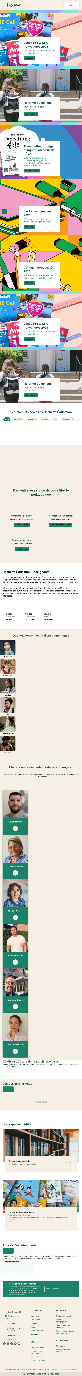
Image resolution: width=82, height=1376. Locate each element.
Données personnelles (13, 1369)
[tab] (6, 419)
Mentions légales (43, 1369)
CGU (52, 1369)
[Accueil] (11, 5)
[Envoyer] (73, 1289)
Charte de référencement (68, 1369)
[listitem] (4, 1343)
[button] (29, 58)
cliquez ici (21, 1294)
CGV (56, 1369)
